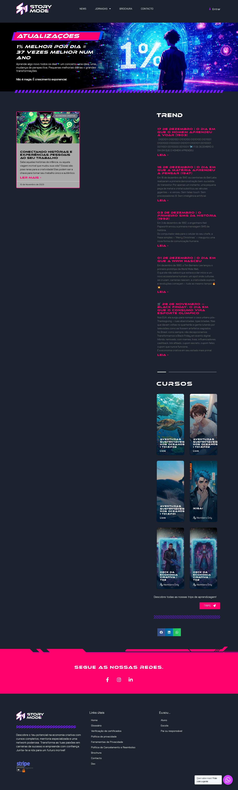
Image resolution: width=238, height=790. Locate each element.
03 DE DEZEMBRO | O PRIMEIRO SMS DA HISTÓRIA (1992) (186, 215)
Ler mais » (30, 177)
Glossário (96, 725)
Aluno (164, 720)
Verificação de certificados (106, 731)
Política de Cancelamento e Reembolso (113, 747)
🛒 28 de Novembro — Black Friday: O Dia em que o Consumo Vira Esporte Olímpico (182, 308)
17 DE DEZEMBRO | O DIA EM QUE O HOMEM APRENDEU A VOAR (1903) (186, 132)
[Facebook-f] (107, 679)
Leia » (162, 155)
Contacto (147, 8)
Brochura (126, 8)
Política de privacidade (104, 736)
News (83, 8)
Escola (164, 725)
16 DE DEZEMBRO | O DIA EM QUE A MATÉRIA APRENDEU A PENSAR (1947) (186, 170)
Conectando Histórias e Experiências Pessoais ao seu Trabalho (46, 155)
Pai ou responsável (171, 731)
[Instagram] (119, 679)
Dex (93, 763)
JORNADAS (101, 8)
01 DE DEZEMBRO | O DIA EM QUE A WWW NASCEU (186, 259)
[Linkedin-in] (130, 679)
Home (94, 720)
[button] (161, 632)
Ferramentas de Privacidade (107, 741)
